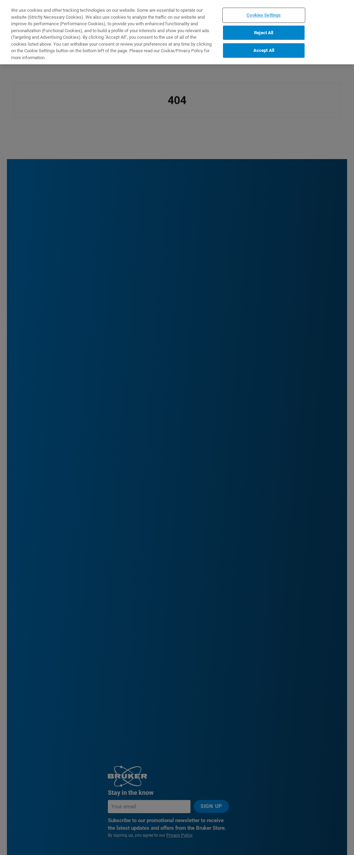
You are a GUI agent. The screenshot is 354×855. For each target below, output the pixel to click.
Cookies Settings (263, 15)
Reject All (263, 32)
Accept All (263, 50)
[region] (177, 32)
